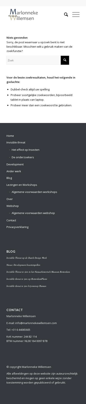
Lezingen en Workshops (21, 185)
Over (9, 199)
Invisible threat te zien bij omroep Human (26, 285)
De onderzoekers (23, 157)
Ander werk (13, 171)
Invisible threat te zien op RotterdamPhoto (26, 278)
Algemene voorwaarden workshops (34, 192)
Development (15, 164)
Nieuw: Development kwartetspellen (23, 264)
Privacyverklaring (17, 227)
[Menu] (74, 14)
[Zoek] (64, 14)
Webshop (12, 206)
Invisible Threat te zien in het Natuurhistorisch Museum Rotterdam (38, 271)
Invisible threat (15, 142)
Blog (9, 178)
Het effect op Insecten (25, 150)
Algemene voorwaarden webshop (33, 213)
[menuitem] (64, 14)
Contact (11, 220)
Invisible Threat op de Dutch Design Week (26, 257)
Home (10, 136)
